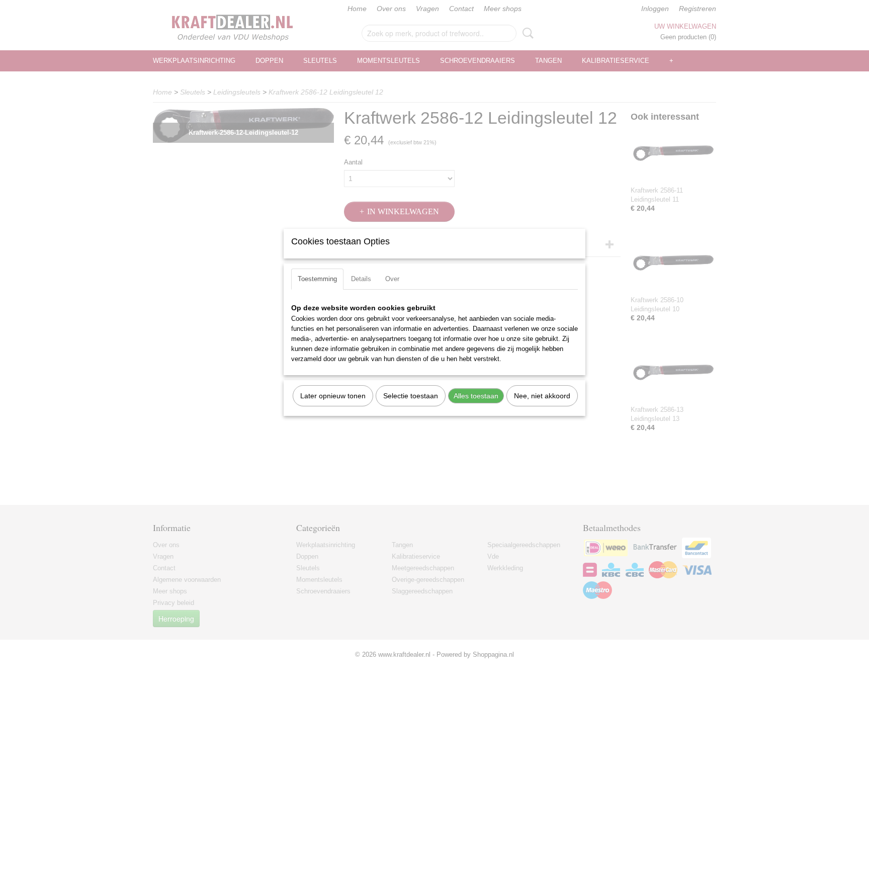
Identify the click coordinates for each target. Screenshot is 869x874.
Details (361, 279)
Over (392, 279)
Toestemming (317, 279)
